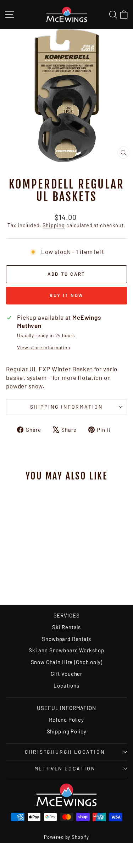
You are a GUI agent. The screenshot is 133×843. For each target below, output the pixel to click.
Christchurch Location (65, 752)
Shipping (54, 225)
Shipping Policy (67, 731)
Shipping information (66, 407)
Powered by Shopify (66, 837)
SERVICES (67, 615)
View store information (43, 347)
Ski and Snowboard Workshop (66, 650)
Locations (66, 685)
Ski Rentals (66, 627)
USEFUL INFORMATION (66, 708)
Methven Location (64, 768)
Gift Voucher (66, 673)
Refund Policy (66, 719)
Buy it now (66, 295)
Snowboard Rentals (66, 639)
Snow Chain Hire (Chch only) (66, 662)
